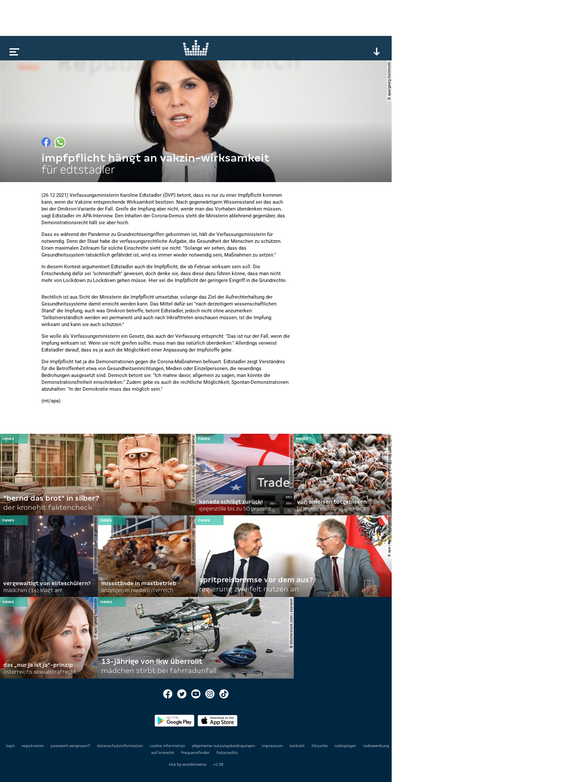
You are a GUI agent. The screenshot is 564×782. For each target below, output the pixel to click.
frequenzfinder (196, 752)
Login (10, 745)
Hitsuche (320, 745)
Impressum (273, 745)
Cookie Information (168, 745)
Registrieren (33, 745)
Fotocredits (227, 752)
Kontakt (298, 745)
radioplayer (346, 745)
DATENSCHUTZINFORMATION (120, 745)
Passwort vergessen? (70, 745)
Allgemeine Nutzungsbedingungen (224, 745)
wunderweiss (194, 764)
